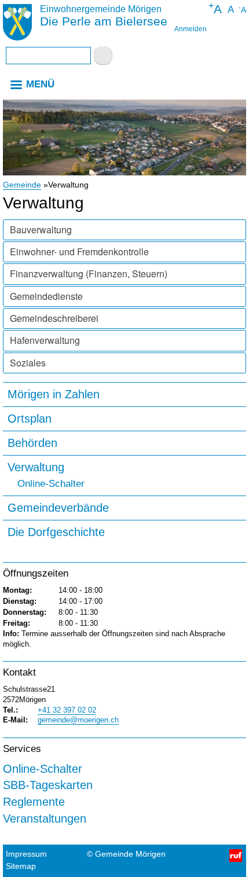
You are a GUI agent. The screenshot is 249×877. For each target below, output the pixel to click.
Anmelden (190, 29)
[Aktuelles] (17, 24)
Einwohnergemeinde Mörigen (101, 9)
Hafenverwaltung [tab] (45, 340)
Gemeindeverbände (58, 507)
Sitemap (21, 866)
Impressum (26, 853)
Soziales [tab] (28, 362)
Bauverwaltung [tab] (41, 229)
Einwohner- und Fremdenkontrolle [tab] (79, 251)
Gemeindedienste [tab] (46, 296)
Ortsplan (30, 418)
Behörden (32, 442)
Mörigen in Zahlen (54, 394)
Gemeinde (22, 184)
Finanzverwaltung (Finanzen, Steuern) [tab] (88, 273)
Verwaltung (36, 467)
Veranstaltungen (44, 818)
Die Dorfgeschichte (56, 531)
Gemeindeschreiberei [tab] (54, 318)
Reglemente (34, 801)
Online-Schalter (51, 484)
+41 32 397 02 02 (67, 710)
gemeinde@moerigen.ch (78, 719)
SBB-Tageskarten (48, 784)
